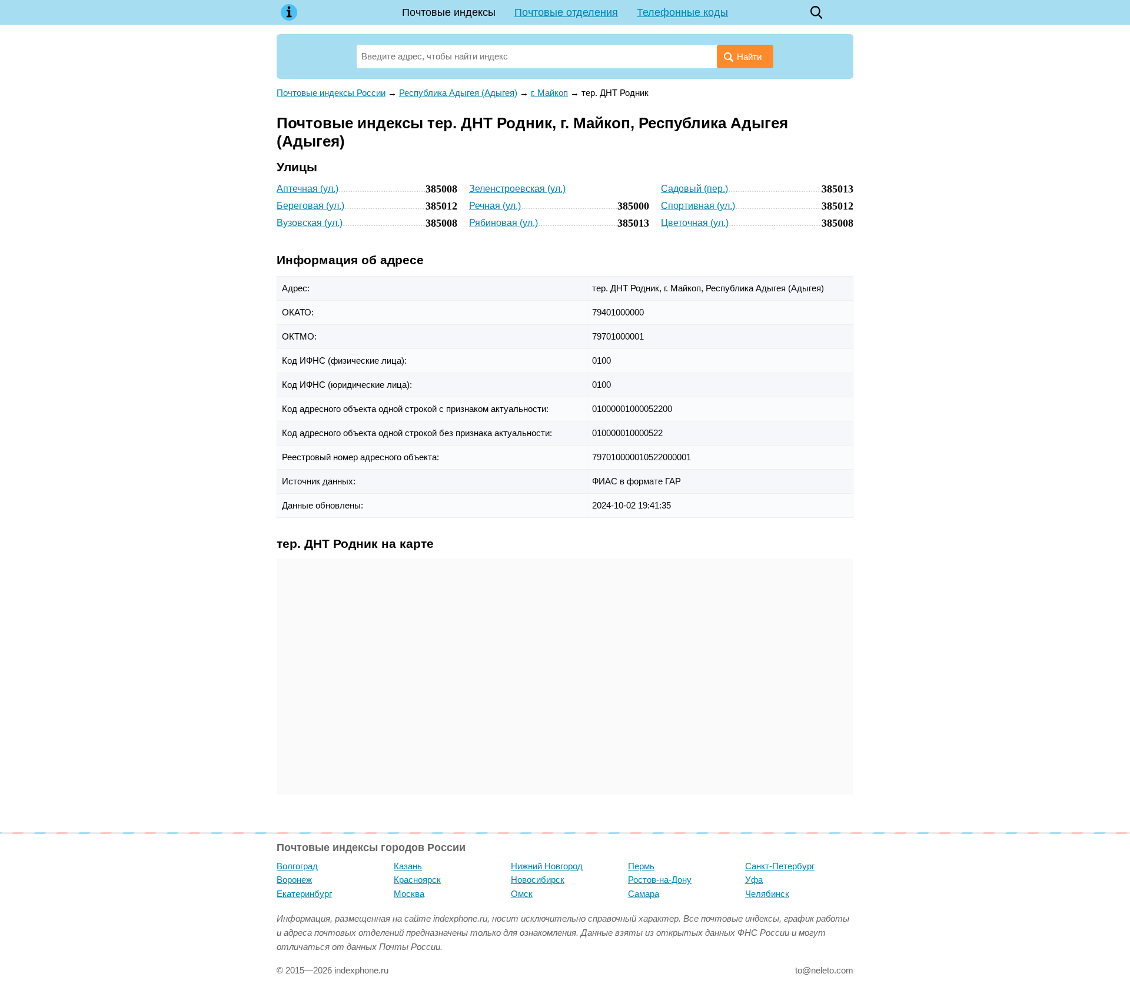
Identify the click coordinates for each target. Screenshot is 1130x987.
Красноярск (417, 880)
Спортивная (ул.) (698, 206)
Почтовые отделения (566, 12)
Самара (643, 894)
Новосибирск (537, 880)
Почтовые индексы (449, 12)
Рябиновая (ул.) (503, 223)
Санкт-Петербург (780, 866)
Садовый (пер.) (694, 189)
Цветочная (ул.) (695, 223)
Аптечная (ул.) (307, 189)
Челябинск (767, 894)
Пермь (641, 866)
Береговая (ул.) (310, 206)
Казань (408, 866)
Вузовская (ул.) (310, 223)
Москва (409, 894)
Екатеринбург (304, 894)
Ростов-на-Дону (660, 880)
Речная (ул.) (495, 206)
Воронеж (294, 880)
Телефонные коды (682, 12)
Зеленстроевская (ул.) (517, 189)
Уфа (754, 880)
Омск (522, 894)
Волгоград (297, 866)
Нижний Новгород (547, 866)
